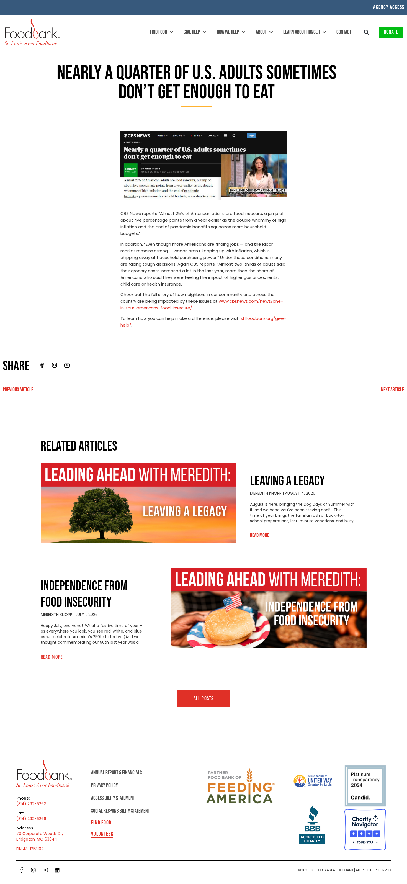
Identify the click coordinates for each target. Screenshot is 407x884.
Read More (259, 535)
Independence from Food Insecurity (84, 594)
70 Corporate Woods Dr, (39, 833)
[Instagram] (33, 870)
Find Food (158, 32)
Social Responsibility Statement (120, 811)
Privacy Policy (104, 785)
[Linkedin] (57, 870)
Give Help (192, 32)
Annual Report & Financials (116, 772)
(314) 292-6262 (31, 803)
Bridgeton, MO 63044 (36, 839)
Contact (343, 32)
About (261, 32)
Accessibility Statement (113, 798)
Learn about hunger (301, 32)
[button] (366, 32)
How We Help (228, 32)
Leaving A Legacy (287, 481)
